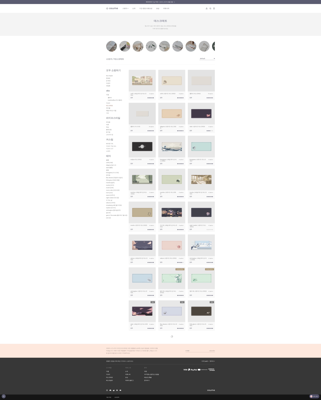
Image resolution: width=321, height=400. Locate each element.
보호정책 (117, 397)
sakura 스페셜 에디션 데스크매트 (139, 259)
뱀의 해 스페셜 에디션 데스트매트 (168, 292)
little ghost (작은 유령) (112, 180)
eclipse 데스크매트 (136, 159)
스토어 (109, 59)
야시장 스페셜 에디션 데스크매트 (168, 226)
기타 (107, 113)
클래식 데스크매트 (195, 93)
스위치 (108, 151)
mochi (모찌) (110, 187)
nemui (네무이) (110, 195)
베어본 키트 (109, 143)
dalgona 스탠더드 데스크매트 (168, 127)
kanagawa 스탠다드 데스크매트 (198, 160)
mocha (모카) (110, 185)
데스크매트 (119, 59)
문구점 (108, 132)
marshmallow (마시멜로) (115, 100)
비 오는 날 (109, 200)
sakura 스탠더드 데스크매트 (168, 258)
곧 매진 (108, 81)
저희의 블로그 (129, 380)
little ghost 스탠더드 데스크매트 (198, 324)
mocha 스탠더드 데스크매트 (139, 225)
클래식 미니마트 (135, 126)
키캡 (107, 94)
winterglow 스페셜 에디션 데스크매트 (198, 259)
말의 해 (108, 213)
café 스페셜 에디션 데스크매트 (138, 94)
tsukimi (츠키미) (111, 208)
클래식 (110, 97)
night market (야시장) (112, 197)
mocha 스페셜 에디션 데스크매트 (198, 193)
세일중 (108, 86)
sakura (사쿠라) (110, 203)
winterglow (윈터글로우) (113, 210)
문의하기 (147, 380)
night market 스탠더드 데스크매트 (198, 226)
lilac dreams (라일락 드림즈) (114, 177)
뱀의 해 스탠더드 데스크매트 (198, 291)
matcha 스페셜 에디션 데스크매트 (139, 193)
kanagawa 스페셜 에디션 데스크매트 (168, 160)
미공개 (108, 83)
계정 (145, 371)
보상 (126, 377)
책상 (107, 127)
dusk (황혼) (109, 167)
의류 (107, 124)
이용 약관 (108, 397)
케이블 (108, 108)
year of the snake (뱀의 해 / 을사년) (116, 215)
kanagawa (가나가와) (112, 172)
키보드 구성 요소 (111, 146)
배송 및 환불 (148, 377)
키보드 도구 (109, 148)
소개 (126, 371)
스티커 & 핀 (109, 134)
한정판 (108, 78)
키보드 (108, 103)
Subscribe (212, 351)
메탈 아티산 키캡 (111, 110)
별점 (107, 170)
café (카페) (109, 162)
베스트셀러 (109, 76)
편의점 (108, 175)
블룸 (107, 160)
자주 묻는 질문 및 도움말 (151, 374)
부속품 (108, 122)
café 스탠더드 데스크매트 (168, 93)
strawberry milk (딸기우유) (114, 205)
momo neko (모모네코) (112, 190)
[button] (125, 8)
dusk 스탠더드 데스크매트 (197, 126)
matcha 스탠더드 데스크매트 (168, 193)
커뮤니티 (128, 374)
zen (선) (108, 218)
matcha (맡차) (110, 182)
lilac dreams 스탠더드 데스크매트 (168, 324)
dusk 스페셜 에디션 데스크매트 (139, 324)
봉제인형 (109, 129)
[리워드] (4, 396)
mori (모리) (109, 192)
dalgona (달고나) (111, 165)
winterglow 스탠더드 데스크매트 (139, 292)
